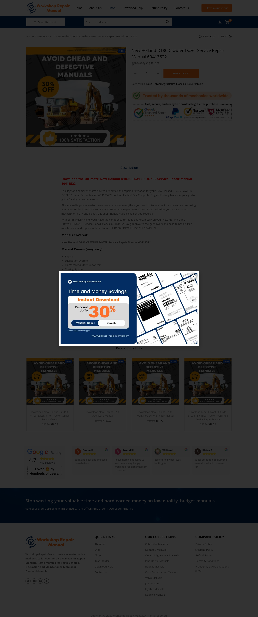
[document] (129, 308)
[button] (193, 276)
